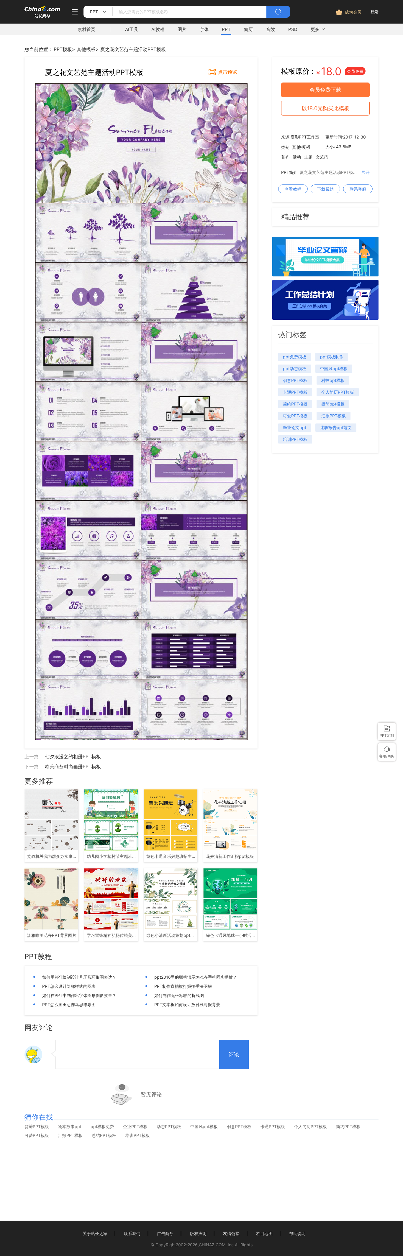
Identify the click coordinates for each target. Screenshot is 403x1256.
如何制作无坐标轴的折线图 (179, 995)
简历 (248, 29)
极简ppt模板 (333, 403)
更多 (315, 29)
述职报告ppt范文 (336, 427)
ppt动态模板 (294, 368)
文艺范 (322, 157)
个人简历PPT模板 (337, 392)
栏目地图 (264, 1233)
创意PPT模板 (295, 380)
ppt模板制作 (331, 356)
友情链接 (231, 1233)
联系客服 (358, 189)
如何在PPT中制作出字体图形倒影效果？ (79, 995)
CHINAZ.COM (212, 1244)
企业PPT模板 (135, 1127)
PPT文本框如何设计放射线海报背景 (187, 1004)
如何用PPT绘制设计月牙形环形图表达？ (79, 977)
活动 (297, 157)
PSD (292, 29)
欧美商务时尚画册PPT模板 (73, 766)
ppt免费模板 (294, 356)
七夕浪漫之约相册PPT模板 (73, 756)
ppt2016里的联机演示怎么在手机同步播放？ (195, 977)
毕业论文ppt (294, 427)
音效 (270, 29)
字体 (204, 29)
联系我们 (132, 1233)
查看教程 (293, 189)
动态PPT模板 (169, 1127)
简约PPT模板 (295, 403)
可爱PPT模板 (295, 415)
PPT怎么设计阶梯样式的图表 (69, 986)
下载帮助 (325, 189)
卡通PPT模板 (295, 392)
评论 (234, 1055)
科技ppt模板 (333, 380)
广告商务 (165, 1233)
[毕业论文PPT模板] (325, 275)
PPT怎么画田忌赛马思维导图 (69, 1004)
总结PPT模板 (104, 1135)
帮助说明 (297, 1233)
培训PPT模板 (295, 439)
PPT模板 (63, 49)
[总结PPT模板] (325, 318)
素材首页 (86, 29)
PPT (226, 29)
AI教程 (157, 29)
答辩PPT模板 (36, 1127)
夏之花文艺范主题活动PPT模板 (133, 49)
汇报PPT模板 (333, 415)
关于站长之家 (95, 1233)
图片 (182, 29)
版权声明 (198, 1233)
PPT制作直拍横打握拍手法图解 (183, 986)
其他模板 (86, 49)
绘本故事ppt (69, 1127)
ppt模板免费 (102, 1127)
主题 (308, 157)
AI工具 (131, 29)
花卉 (285, 157)
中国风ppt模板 (334, 368)
